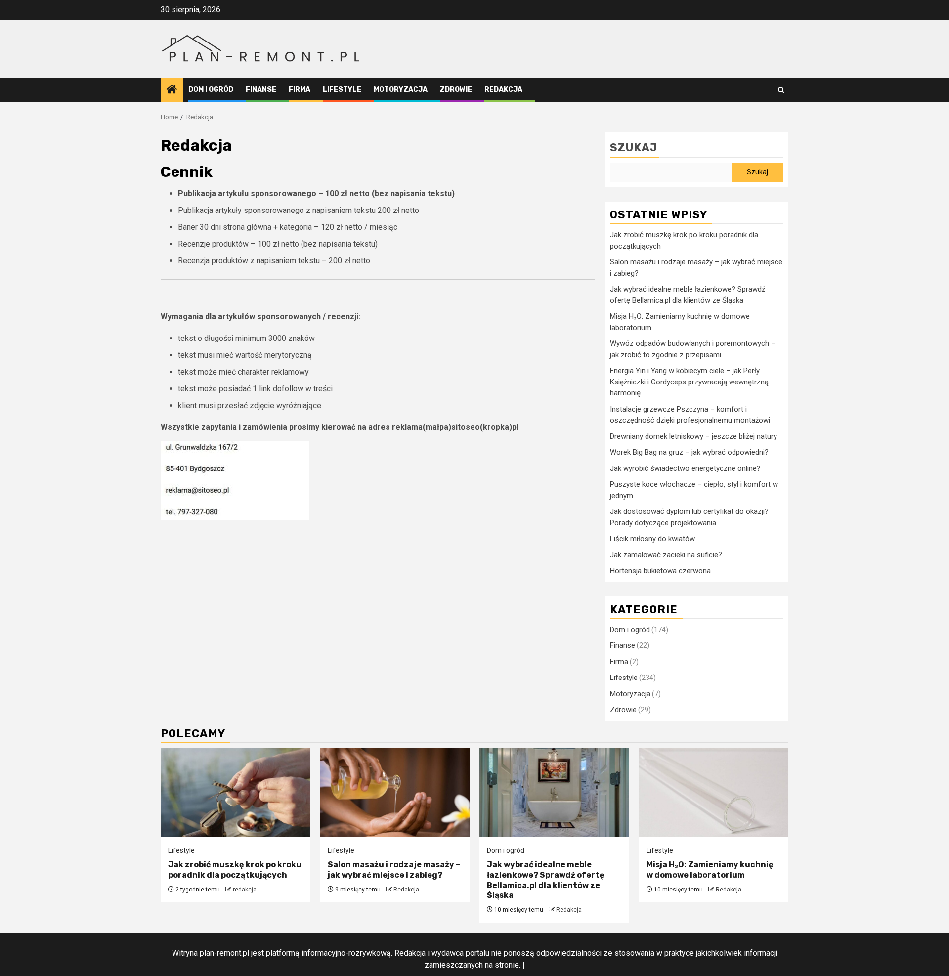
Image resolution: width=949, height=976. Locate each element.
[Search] (781, 90)
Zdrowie (456, 89)
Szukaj (633, 147)
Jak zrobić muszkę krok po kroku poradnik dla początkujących (235, 870)
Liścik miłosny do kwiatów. (653, 538)
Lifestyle (342, 89)
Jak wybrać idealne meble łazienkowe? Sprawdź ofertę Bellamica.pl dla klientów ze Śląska (545, 880)
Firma (299, 89)
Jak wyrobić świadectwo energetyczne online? (685, 468)
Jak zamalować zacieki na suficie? (666, 555)
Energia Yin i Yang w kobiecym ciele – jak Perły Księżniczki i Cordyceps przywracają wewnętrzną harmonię (689, 381)
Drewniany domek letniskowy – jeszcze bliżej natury (693, 436)
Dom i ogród (210, 89)
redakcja (245, 889)
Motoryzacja (401, 89)
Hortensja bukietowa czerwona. (661, 570)
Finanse (261, 89)
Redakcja (503, 89)
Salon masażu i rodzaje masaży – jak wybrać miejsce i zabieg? (394, 870)
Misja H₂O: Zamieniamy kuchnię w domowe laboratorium (710, 870)
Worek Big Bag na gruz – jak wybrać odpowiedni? (689, 452)
